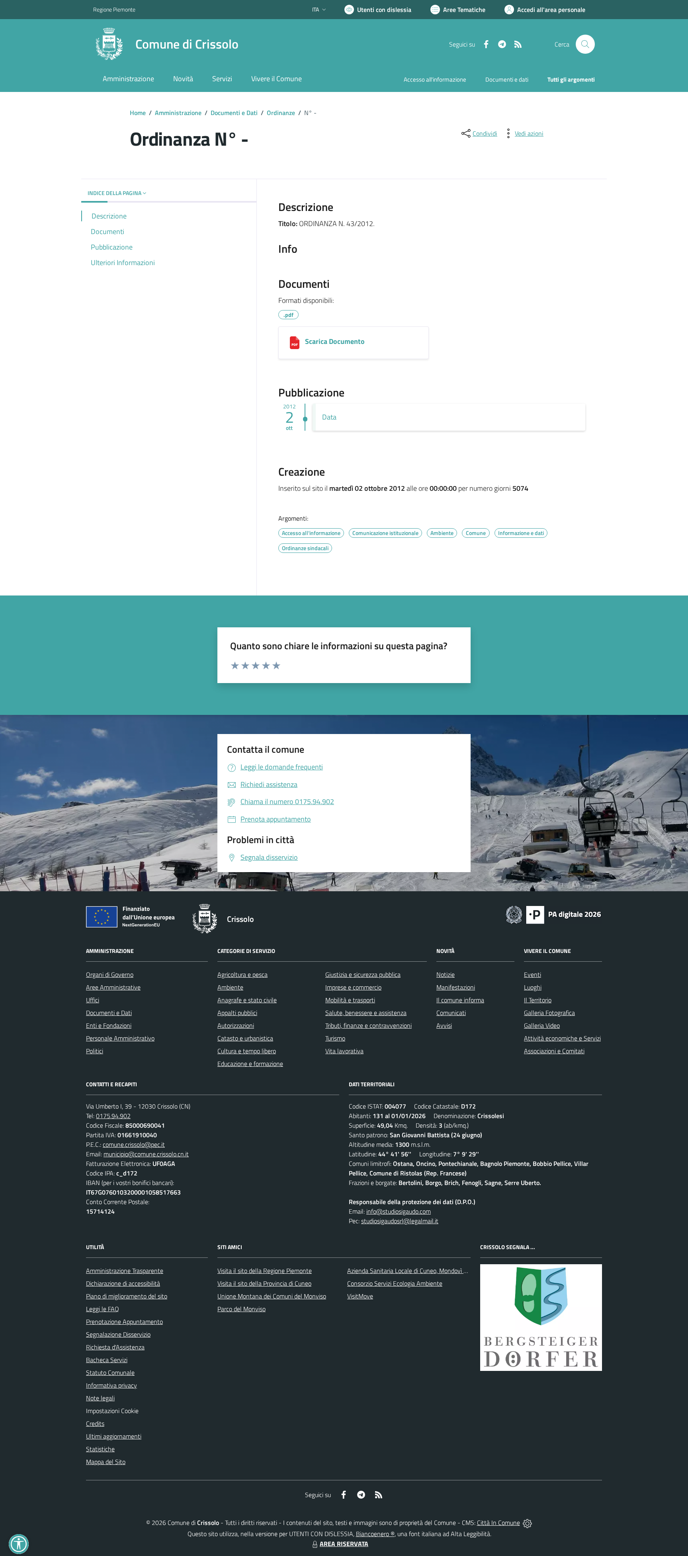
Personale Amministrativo (120, 1038)
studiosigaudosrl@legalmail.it (399, 1221)
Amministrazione (178, 112)
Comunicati (451, 1012)
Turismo (335, 1038)
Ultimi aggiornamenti (113, 1436)
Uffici (92, 1000)
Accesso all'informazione (435, 79)
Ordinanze (281, 112)
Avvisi (444, 1025)
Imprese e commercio (353, 987)
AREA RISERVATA (344, 1543)
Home (138, 112)
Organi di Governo (109, 974)
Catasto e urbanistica (245, 1038)
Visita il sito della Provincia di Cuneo (264, 1283)
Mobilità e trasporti (350, 1000)
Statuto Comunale (110, 1372)
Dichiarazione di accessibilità (123, 1283)
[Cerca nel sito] (585, 44)
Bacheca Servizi (106, 1360)
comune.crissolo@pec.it (134, 1144)
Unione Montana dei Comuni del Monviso (271, 1296)
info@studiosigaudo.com (398, 1211)
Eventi (532, 974)
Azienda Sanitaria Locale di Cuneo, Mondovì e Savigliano (421, 1270)
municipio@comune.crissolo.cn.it (146, 1154)
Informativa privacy (111, 1385)
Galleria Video (542, 1025)
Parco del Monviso (241, 1309)
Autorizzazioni (235, 1025)
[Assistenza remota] (527, 1522)
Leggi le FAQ (102, 1309)
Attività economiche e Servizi (562, 1038)
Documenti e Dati (234, 112)
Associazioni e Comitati (554, 1051)
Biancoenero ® (375, 1533)
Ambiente (230, 987)
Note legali (100, 1398)
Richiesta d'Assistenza (115, 1347)
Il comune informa (460, 1000)
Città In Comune (498, 1522)
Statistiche (100, 1449)
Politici (94, 1051)
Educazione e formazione (250, 1063)
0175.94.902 (113, 1116)
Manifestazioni (455, 987)
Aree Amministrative (113, 987)
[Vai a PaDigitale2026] (553, 914)
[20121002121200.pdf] (294, 342)
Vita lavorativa (344, 1051)
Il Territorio (537, 1000)
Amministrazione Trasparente (124, 1270)
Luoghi (532, 987)
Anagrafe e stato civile (247, 1000)
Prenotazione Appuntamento (124, 1321)
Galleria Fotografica (549, 1012)
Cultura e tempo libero (246, 1051)
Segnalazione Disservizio (118, 1334)
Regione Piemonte (114, 9)
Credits (95, 1423)
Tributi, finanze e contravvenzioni (368, 1025)
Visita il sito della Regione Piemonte (264, 1270)
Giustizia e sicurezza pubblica (363, 974)
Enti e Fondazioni (108, 1025)
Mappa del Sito (105, 1461)
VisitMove (360, 1296)
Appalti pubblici (237, 1012)
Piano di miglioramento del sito (126, 1296)
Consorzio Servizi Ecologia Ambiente (394, 1283)
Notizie (445, 974)
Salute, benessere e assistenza (366, 1012)
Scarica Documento (335, 341)
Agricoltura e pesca (242, 974)
